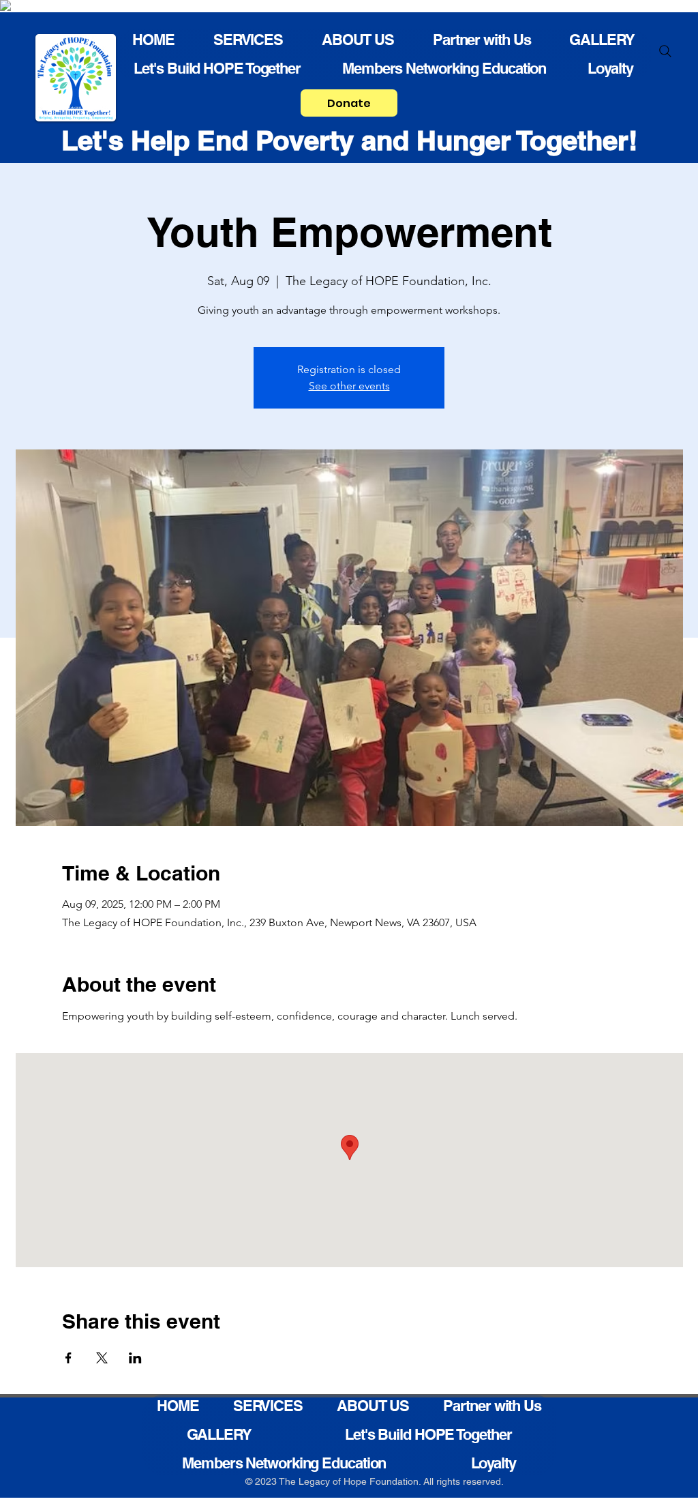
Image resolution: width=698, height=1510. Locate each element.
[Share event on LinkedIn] (135, 1357)
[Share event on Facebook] (68, 1357)
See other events (349, 385)
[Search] (665, 51)
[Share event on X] (101, 1357)
